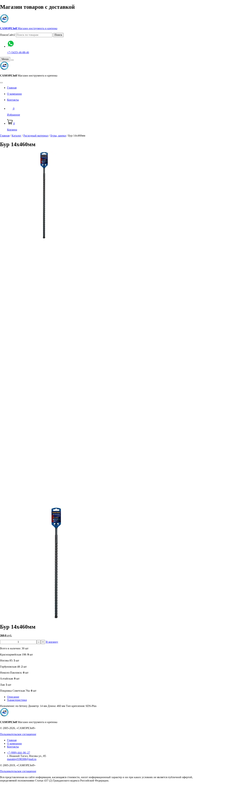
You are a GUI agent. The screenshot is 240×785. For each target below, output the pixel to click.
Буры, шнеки (58, 135)
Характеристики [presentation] (17, 699)
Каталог (16, 135)
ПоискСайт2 (7, 34)
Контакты (13, 99)
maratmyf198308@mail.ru (21, 759)
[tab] (111, 696)
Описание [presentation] (13, 696)
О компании (14, 93)
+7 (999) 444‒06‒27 (18, 752)
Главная (12, 87)
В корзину (52, 641)
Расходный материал (35, 135)
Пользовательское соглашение (18, 734)
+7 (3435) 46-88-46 (18, 52)
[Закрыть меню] (12, 60)
